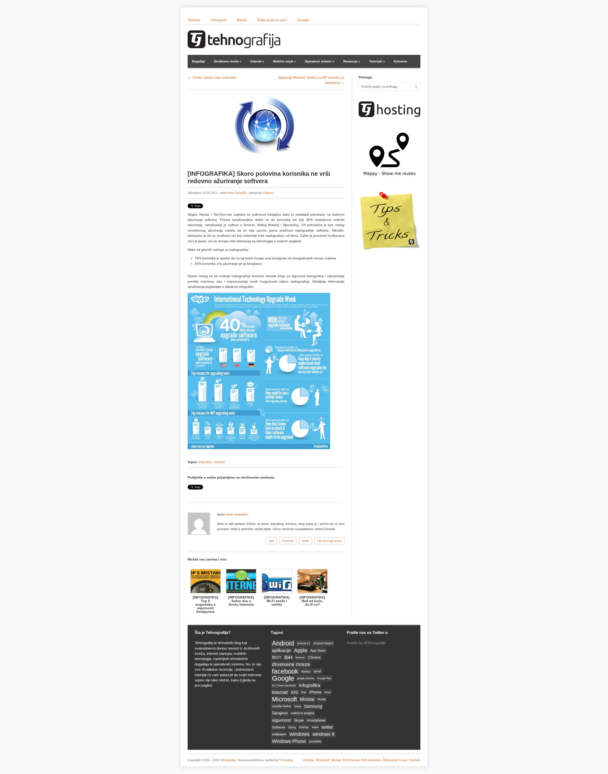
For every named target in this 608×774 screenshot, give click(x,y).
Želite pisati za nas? (272, 20)
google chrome (305, 678)
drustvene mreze (291, 664)
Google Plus (324, 678)
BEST (276, 657)
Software (268, 193)
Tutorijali (377, 61)
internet (280, 692)
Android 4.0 (303, 643)
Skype (299, 720)
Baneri (242, 20)
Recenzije (351, 61)
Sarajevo (280, 713)
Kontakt (303, 20)
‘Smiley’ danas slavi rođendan (214, 77)
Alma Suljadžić (237, 193)
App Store (317, 650)
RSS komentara (371, 760)
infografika (205, 462)
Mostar (307, 699)
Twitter (305, 540)
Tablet (315, 727)
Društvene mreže (227, 61)
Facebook (288, 540)
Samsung (313, 706)
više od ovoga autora (329, 540)
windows (299, 734)
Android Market (323, 643)
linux (327, 692)
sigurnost (281, 720)
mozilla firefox (281, 706)
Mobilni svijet (284, 61)
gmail (317, 671)
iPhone (315, 692)
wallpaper (279, 734)
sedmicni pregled (302, 713)
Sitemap (336, 760)
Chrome (314, 657)
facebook (285, 671)
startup (304, 727)
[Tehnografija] (235, 46)
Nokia (297, 706)
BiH (288, 657)
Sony (292, 727)
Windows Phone (289, 741)
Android (283, 643)
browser (300, 657)
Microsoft (284, 699)
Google (283, 678)
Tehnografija (228, 760)
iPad (303, 692)
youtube (315, 741)
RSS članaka (351, 760)
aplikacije (281, 650)
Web (271, 540)
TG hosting (286, 760)
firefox (306, 671)
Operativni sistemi (319, 61)
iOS (294, 692)
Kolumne (400, 61)
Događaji (198, 61)
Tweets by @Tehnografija (366, 643)
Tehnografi (219, 20)
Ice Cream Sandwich (284, 685)
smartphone (316, 720)
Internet (257, 61)
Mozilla (322, 699)
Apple (300, 650)
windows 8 (323, 734)
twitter (327, 727)
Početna (194, 20)
